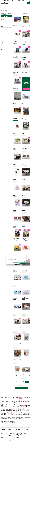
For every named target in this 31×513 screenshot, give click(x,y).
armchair (23, 405)
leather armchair (10, 414)
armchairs (20, 398)
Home (1, 9)
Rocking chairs (2, 434)
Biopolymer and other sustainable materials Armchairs (19, 434)
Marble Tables (25, 434)
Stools (1, 433)
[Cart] (23, 3)
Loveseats (2, 438)
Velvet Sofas (25, 433)
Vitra (24, 432)
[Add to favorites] (20, 25)
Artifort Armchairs (10, 432)
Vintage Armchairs (10, 436)
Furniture (4, 9)
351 (23, 381)
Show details (23, 261)
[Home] (4, 3)
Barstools (2, 432)
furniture (23, 403)
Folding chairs (2, 437)
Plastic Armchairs (18, 432)
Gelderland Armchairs (11, 433)
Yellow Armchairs (18, 438)
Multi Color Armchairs (19, 441)
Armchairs (15, 9)
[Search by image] (20, 3)
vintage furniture (13, 409)
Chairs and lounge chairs (10, 9)
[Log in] (25, 3)
